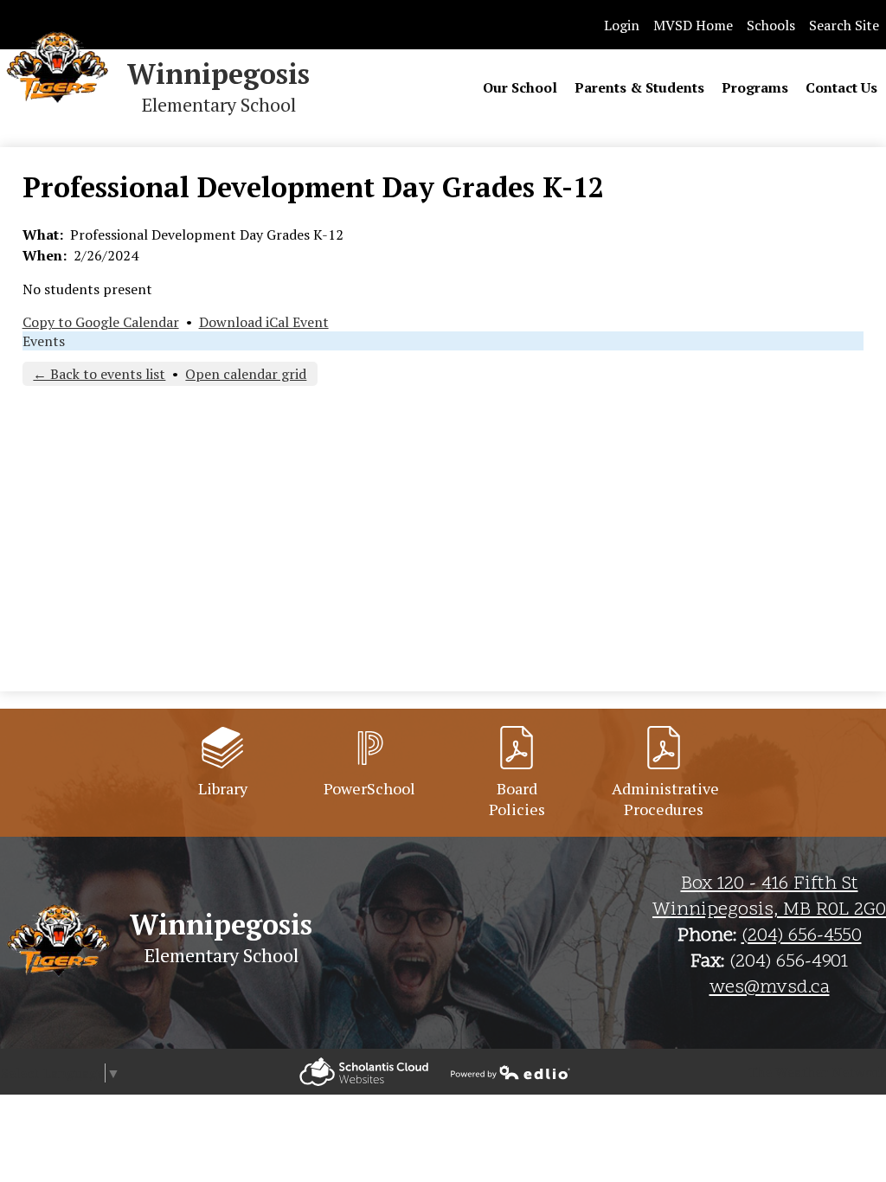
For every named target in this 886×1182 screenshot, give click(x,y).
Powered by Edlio (364, 1071)
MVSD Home (693, 25)
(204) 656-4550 (802, 936)
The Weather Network (817, 1072)
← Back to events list (99, 373)
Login (621, 25)
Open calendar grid (245, 373)
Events (43, 340)
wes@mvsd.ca (769, 988)
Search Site (844, 25)
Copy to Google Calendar (100, 321)
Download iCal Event (264, 321)
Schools (771, 25)
